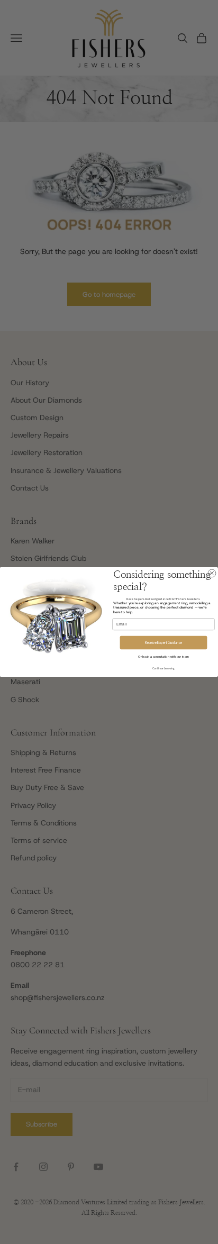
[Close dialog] (212, 573)
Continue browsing (163, 668)
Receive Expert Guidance (163, 642)
